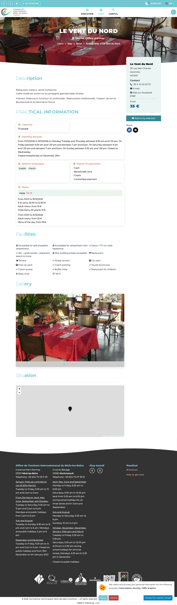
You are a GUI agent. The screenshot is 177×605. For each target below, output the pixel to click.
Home (60, 43)
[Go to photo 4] (76, 364)
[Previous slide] (20, 327)
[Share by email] (135, 130)
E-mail (135, 88)
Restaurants (92, 43)
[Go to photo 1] (64, 364)
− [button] (19, 392)
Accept (103, 598)
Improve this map (119, 436)
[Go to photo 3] (72, 364)
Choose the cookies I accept (158, 598)
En (170, 3)
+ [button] (19, 388)
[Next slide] (120, 327)
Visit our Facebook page (141, 94)
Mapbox (105, 436)
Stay (70, 43)
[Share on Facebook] (129, 130)
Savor (79, 43)
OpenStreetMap (111, 436)
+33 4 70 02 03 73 (141, 84)
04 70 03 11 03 (31, 3)
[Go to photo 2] (68, 364)
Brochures (132, 470)
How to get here (135, 474)
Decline (113, 598)
